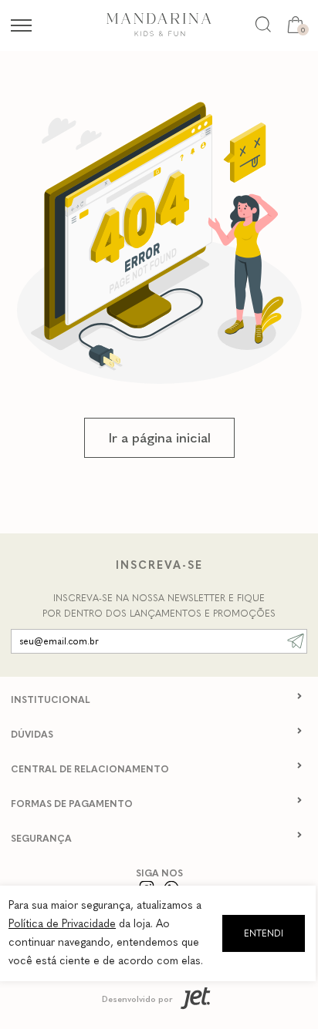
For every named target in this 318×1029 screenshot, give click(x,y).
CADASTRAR (295, 641)
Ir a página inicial (159, 437)
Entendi (263, 933)
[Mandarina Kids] (159, 32)
